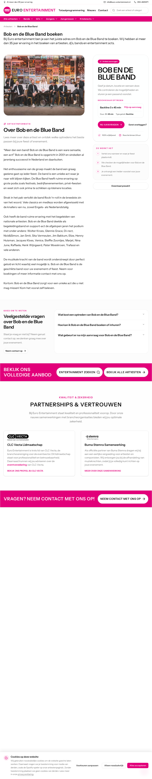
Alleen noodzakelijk (114, 765)
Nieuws (91, 10)
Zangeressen (67, 19)
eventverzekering (17, 464)
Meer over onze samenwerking (103, 470)
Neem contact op (14, 351)
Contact (103, 10)
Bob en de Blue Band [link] (27, 26)
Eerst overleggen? (138, 124)
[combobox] (129, 10)
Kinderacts (85, 19)
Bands (27, 19)
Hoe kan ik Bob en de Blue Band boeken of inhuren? (89, 325)
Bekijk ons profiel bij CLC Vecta (25, 470)
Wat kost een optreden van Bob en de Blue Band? (88, 314)
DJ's (38, 19)
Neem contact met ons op (120, 499)
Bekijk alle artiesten (124, 372)
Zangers (50, 19)
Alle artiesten (11, 19)
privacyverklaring (25, 774)
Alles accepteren (138, 765)
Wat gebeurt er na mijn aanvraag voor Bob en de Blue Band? (95, 335)
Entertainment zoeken (77, 372)
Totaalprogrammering (72, 10)
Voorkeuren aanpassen (87, 765)
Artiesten (8, 26)
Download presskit (120, 186)
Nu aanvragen (109, 124)
